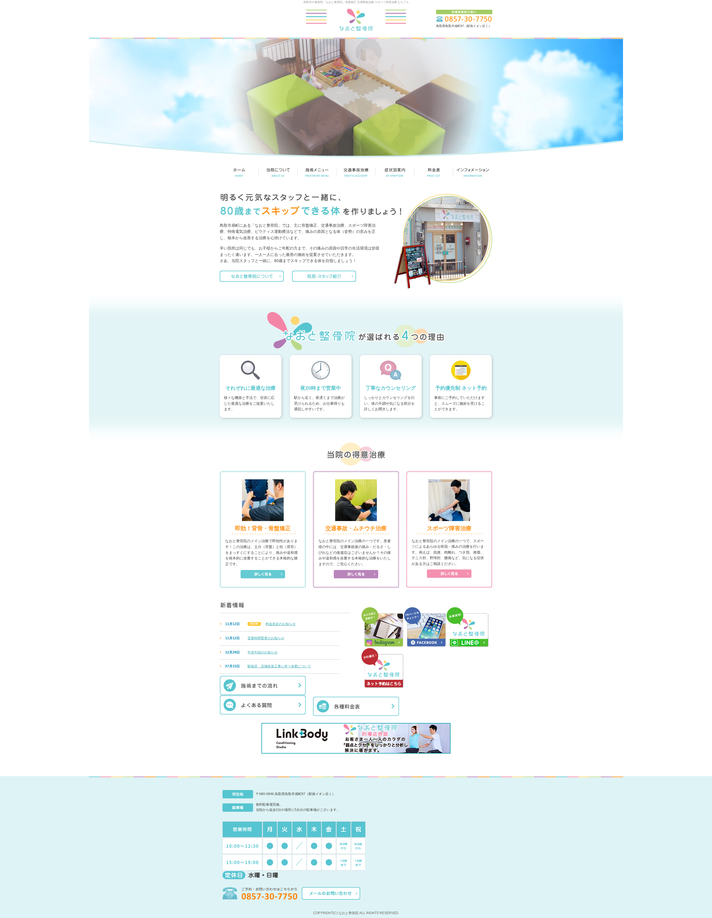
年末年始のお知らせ (263, 652)
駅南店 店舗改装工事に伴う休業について (279, 666)
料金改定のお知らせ (281, 624)
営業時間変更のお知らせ (266, 638)
